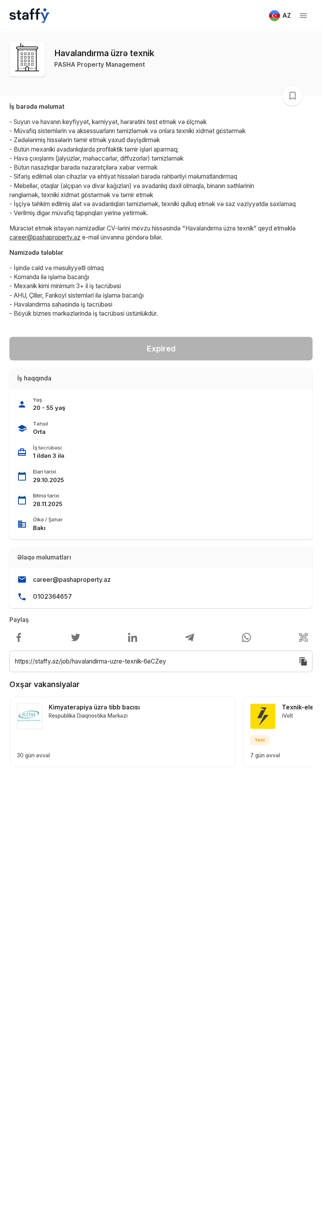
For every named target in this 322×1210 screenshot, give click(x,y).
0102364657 (52, 596)
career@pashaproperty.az (72, 579)
